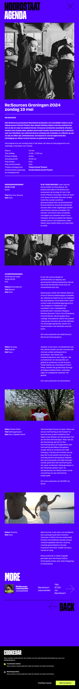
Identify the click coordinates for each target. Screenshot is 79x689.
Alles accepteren (65, 683)
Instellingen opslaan (45, 683)
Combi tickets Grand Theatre (41, 170)
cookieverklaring (9, 660)
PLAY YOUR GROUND (49, 184)
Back (66, 607)
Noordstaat (22, 6)
